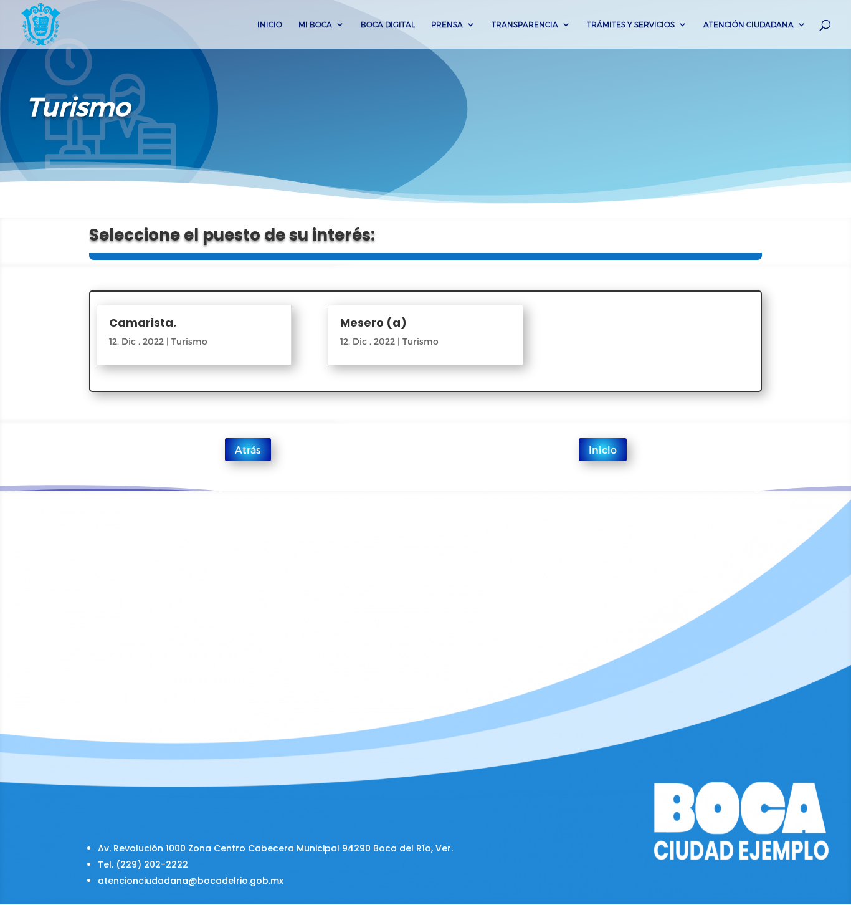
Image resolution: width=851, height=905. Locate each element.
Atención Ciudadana (748, 24)
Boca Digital (388, 24)
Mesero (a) (373, 322)
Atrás (248, 450)
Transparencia (525, 24)
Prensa (447, 24)
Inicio (269, 24)
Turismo (189, 341)
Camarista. (142, 322)
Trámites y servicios (631, 24)
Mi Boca (315, 24)
